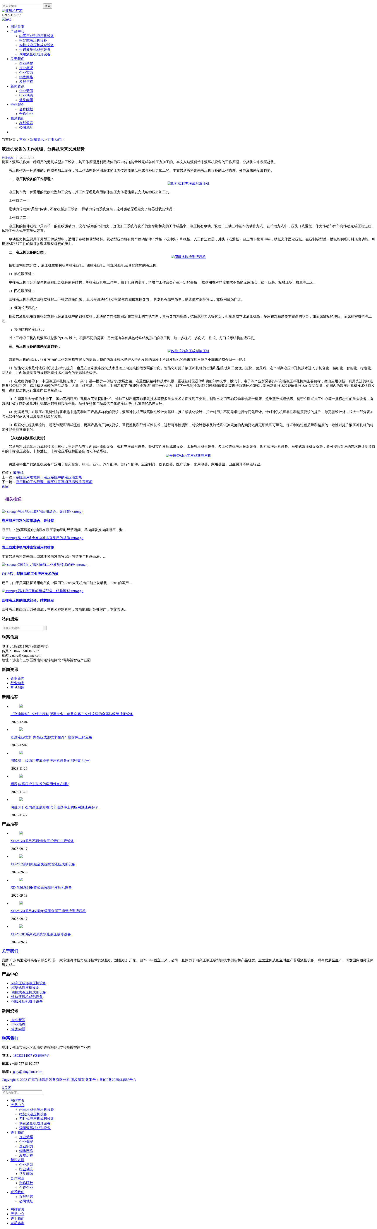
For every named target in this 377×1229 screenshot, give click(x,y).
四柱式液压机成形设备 (36, 45)
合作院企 (17, 104)
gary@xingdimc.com (27, 1071)
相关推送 (13, 499)
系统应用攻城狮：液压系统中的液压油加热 (49, 477)
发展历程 (26, 82)
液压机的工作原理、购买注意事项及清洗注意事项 (54, 482)
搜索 (47, 6)
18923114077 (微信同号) (31, 1055)
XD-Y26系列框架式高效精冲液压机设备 (41, 887)
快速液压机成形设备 (35, 49)
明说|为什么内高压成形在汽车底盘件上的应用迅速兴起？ (54, 807)
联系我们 (17, 118)
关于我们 (17, 59)
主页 (22, 139)
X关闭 (6, 1088)
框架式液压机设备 (33, 40)
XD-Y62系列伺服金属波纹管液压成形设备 (42, 864)
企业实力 (26, 72)
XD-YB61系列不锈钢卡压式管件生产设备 (42, 841)
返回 (5, 486)
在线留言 (26, 123)
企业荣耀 (26, 63)
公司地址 (26, 127)
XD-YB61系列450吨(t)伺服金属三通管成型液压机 (48, 911)
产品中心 (17, 31)
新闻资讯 (17, 86)
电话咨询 (17, 1223)
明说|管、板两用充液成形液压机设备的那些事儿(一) (50, 760)
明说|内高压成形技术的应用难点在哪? (39, 784)
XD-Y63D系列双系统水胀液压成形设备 (40, 934)
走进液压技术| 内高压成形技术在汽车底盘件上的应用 (51, 737)
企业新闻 (26, 91)
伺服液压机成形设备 (35, 54)
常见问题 (26, 100)
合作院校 (26, 109)
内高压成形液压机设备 (36, 36)
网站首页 (17, 27)
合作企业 (26, 114)
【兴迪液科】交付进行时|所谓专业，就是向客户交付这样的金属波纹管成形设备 (71, 714)
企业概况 (26, 68)
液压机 (18, 473)
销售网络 (26, 77)
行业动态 (26, 95)
